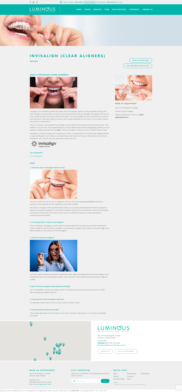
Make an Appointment (90, 2)
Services (34, 61)
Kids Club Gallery (119, 379)
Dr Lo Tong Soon (36, 156)
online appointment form (43, 384)
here (58, 130)
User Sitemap (145, 374)
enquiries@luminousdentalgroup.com (112, 345)
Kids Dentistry (131, 374)
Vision (115, 374)
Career (115, 382)
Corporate (130, 376)
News (129, 379)
